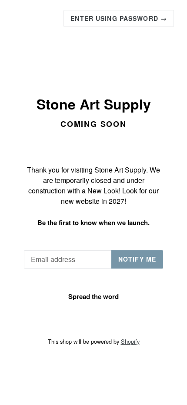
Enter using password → (118, 18)
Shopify (130, 341)
